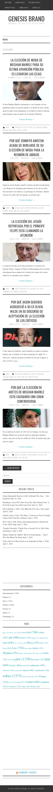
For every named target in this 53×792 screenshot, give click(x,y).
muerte (31, 653)
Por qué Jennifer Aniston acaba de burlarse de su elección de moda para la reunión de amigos (26, 147)
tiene (34, 676)
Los (15, 377)
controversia (32, 454)
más (39, 653)
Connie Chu (27, 77)
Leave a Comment (39, 77)
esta (37, 288)
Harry (33, 642)
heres (44, 643)
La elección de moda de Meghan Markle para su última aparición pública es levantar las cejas (26, 66)
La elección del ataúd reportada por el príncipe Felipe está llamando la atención (26, 228)
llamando (6, 291)
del (27, 288)
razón (16, 665)
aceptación (19, 374)
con (32, 632)
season (28, 670)
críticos (34, 374)
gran (4, 457)
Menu (5, 39)
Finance (5, 597)
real (25, 665)
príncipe (16, 291)
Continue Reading (26, 119)
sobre (12, 675)
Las (34, 127)
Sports (5, 612)
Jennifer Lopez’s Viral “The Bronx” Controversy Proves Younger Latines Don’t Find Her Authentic (26, 516)
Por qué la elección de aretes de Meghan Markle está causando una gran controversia (26, 394)
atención (23, 288)
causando (23, 454)
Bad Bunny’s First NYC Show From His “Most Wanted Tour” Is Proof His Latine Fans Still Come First (26, 503)
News (7, 127)
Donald (44, 638)
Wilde (36, 377)
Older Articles (12, 468)
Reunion (26, 211)
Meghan (5, 130)
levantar (39, 127)
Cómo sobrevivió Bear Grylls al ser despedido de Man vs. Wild (26, 541)
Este (17, 643)
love (28, 648)
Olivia (19, 377)
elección (29, 127)
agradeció (26, 374)
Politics (5, 605)
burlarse (34, 208)
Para (14, 130)
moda (10, 130)
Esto (23, 643)
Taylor (26, 676)
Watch (35, 686)
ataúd (17, 288)
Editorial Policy (34, 2)
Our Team (8, 2)
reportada (23, 291)
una (26, 457)
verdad (32, 682)
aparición (18, 127)
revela (18, 670)
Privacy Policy (10, 7)
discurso (41, 374)
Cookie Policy (20, 2)
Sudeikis (30, 377)
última (25, 130)
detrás (35, 638)
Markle (45, 127)
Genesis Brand (26, 18)
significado (42, 670)
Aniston (27, 208)
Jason (11, 377)
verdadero (14, 686)
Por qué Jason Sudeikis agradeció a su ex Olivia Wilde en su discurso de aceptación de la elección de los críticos (26, 311)
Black (13, 633)
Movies (22, 653)
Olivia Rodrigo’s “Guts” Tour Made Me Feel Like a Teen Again (26, 509)
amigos (22, 208)
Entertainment (8, 593)
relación (8, 670)
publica (19, 130)
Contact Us (36, 7)
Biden (6, 633)
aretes (17, 454)
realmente (37, 665)
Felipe (41, 288)
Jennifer (5, 211)
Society (5, 609)
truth (12, 682)
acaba (17, 208)
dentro (25, 637)
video (26, 686)
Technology (7, 616)
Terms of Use (23, 7)
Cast (21, 632)
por (18, 211)
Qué (22, 211)
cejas (24, 127)
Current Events (28, 772)
